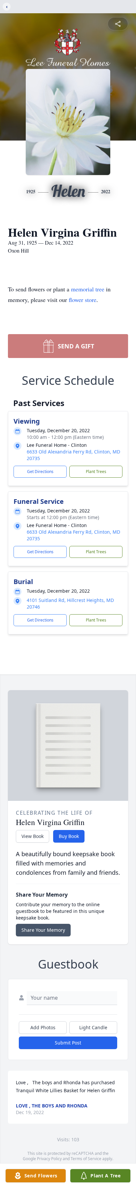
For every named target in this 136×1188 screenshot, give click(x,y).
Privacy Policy (49, 1158)
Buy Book (69, 836)
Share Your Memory (43, 930)
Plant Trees (96, 471)
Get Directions (40, 471)
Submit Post (68, 1043)
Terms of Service (86, 1158)
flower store (82, 300)
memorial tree (87, 289)
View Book (32, 836)
